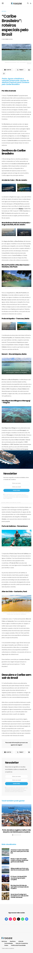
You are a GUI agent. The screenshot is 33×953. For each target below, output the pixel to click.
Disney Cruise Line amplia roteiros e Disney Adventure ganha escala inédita (19, 860)
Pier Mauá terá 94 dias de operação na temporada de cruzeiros (20, 886)
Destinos (4, 11)
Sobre (6, 945)
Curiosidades (8, 943)
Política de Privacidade (18, 945)
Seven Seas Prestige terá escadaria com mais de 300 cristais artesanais (19, 895)
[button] (30, 3)
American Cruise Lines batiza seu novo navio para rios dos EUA (20, 851)
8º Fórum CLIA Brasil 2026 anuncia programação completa (19, 878)
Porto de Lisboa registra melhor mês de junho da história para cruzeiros (16, 831)
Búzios (21, 208)
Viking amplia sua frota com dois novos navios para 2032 (20, 869)
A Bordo (20, 941)
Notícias (4, 941)
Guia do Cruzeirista (22, 943)
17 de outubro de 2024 (7, 39)
